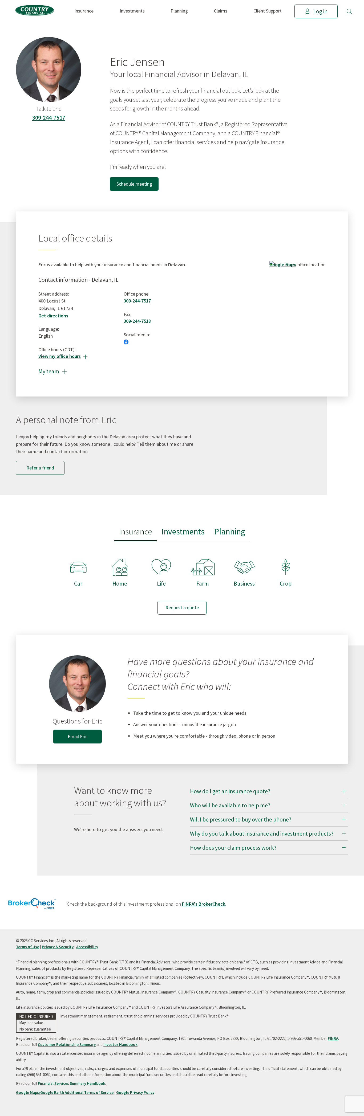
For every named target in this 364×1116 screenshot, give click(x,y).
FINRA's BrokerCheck (203, 904)
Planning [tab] (229, 531)
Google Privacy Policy (135, 1092)
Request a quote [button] (182, 607)
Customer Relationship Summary (67, 1044)
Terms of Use (27, 946)
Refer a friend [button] (40, 468)
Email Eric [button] (77, 736)
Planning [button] (179, 11)
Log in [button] (320, 11)
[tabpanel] (182, 581)
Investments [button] (132, 11)
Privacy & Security (58, 946)
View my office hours (63, 356)
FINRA (333, 1038)
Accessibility (87, 946)
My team (52, 371)
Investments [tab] (183, 531)
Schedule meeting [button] (134, 184)
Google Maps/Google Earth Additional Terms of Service (65, 1092)
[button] (349, 11)
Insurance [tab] (135, 531)
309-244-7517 (48, 117)
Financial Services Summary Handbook (71, 1083)
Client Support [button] (267, 11)
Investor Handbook (120, 1044)
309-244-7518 (137, 321)
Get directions (53, 316)
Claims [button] (220, 11)
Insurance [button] (84, 11)
